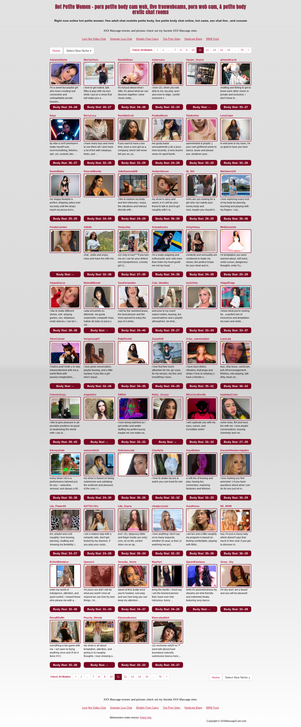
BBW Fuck (212, 38)
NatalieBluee (125, 59)
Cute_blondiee (160, 282)
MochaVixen (91, 59)
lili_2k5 (190, 171)
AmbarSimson (160, 171)
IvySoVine (192, 282)
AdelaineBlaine (58, 59)
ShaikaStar (192, 115)
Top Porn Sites (171, 38)
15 (228, 50)
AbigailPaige (227, 282)
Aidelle (88, 227)
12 (207, 50)
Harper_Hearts (195, 59)
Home (56, 50)
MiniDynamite (228, 227)
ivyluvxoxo (158, 59)
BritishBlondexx (59, 562)
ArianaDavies (160, 227)
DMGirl (122, 394)
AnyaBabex (193, 450)
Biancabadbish (160, 617)
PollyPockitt (125, 338)
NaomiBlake (57, 171)
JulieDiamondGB (128, 171)
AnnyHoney (193, 227)
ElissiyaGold (57, 450)
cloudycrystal (160, 506)
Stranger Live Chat (121, 38)
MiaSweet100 (228, 171)
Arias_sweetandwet (197, 338)
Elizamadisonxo (127, 617)
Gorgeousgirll (92, 338)
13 (214, 50)
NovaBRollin (57, 617)
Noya (53, 115)
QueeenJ (89, 562)
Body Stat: (65, 107)
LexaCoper (226, 115)
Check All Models (142, 50)
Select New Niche (78, 50)
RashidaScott (126, 115)
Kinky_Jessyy (160, 394)
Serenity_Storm (127, 562)
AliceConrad (57, 338)
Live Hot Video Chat (94, 38)
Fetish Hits (146, 717)
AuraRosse (192, 506)
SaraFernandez (127, 282)
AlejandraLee (57, 282)
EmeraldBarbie (92, 171)
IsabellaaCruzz (229, 394)
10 (193, 50)
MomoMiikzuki (92, 282)
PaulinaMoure (160, 115)
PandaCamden (58, 227)
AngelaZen (90, 394)
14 (221, 50)
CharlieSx (157, 450)
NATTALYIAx (91, 506)
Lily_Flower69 (58, 506)
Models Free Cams (147, 38)
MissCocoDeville (196, 394)
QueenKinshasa (195, 562)
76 (242, 50)
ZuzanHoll (157, 338)
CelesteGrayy (58, 394)
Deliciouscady (126, 450)
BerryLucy (90, 115)
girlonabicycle (228, 59)
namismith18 (91, 450)
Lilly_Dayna (125, 506)
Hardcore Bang (193, 38)
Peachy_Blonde (93, 617)
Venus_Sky (226, 562)
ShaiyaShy (124, 227)
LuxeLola (225, 338)
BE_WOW (226, 506)
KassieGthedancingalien (234, 450)
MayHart (157, 562)
